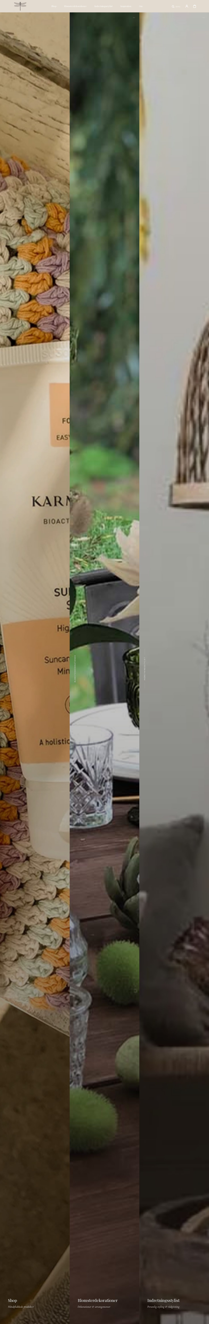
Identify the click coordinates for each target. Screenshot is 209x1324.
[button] (176, 6)
